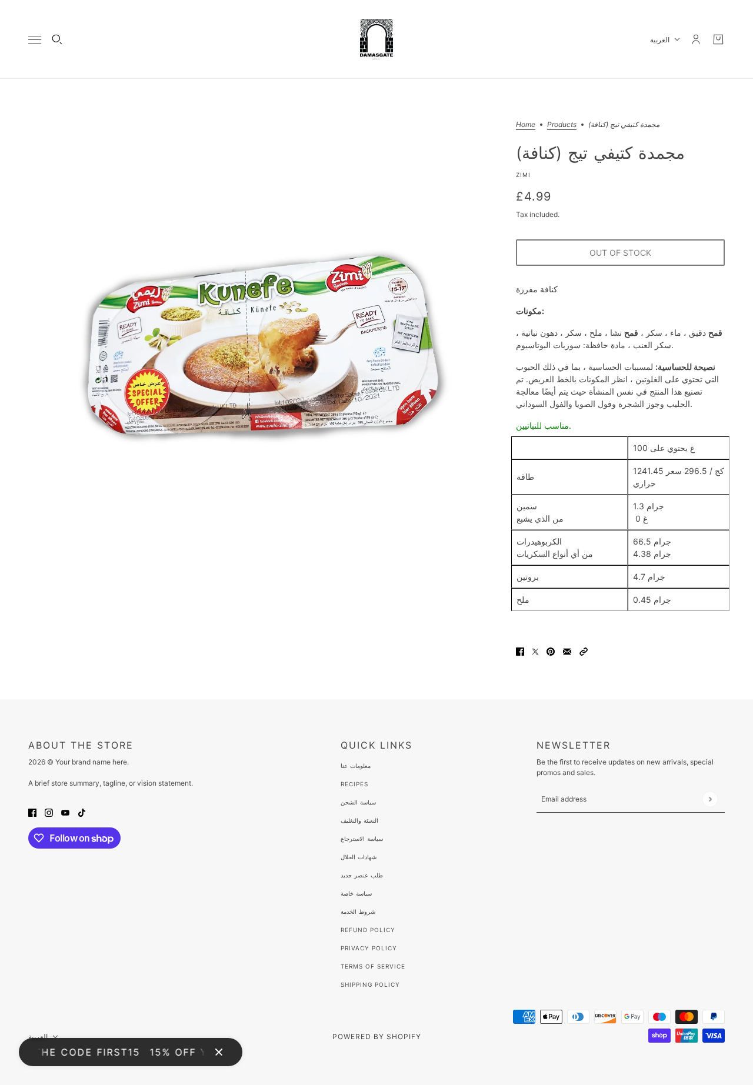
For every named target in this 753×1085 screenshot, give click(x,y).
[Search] (57, 39)
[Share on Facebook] (520, 651)
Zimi (523, 174)
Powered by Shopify (376, 1036)
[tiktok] (82, 812)
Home (525, 125)
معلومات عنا (356, 765)
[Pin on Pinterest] (550, 651)
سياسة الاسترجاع (362, 838)
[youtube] (65, 812)
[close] (219, 1052)
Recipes (354, 783)
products (562, 125)
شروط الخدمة (358, 911)
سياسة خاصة (356, 893)
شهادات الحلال (358, 856)
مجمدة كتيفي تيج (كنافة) (600, 152)
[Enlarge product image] (262, 355)
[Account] (695, 39)
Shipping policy (370, 984)
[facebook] (32, 812)
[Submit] (710, 799)
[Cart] (718, 39)
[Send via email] (567, 651)
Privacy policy (369, 948)
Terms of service (373, 966)
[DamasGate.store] (376, 39)
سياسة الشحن (358, 802)
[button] (583, 651)
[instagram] (49, 812)
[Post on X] (535, 651)
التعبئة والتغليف (359, 820)
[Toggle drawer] (34, 40)
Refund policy (368, 929)
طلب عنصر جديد (362, 875)
